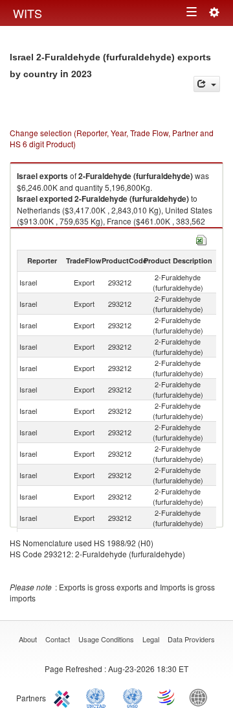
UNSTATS (133, 697)
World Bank (201, 697)
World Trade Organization (167, 697)
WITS (27, 13)
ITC (64, 697)
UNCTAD (98, 697)
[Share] (207, 84)
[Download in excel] (201, 238)
